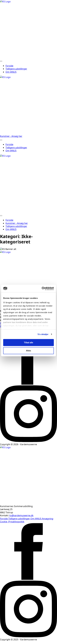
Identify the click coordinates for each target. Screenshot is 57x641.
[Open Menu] (1, 61)
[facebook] (28, 383)
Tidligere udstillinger (16, 68)
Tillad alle (28, 342)
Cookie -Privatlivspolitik (12, 521)
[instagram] (28, 441)
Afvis (28, 350)
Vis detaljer (42, 334)
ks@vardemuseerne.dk (21, 515)
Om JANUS (11, 71)
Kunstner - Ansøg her (17, 223)
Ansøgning (47, 518)
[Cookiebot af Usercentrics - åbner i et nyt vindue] (42, 288)
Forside (9, 65)
